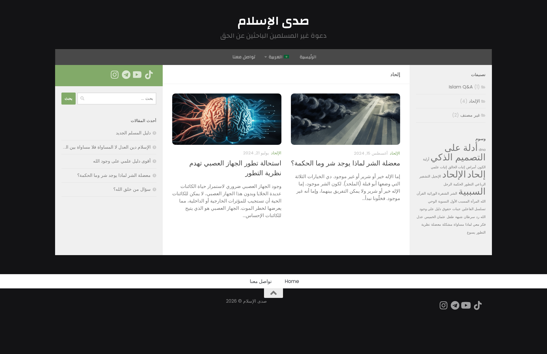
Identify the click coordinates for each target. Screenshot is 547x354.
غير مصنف (470, 115)
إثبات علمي (439, 167)
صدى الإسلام (274, 21)
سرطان (469, 217)
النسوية (443, 201)
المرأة (475, 201)
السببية (472, 191)
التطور (469, 184)
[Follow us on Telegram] (126, 74)
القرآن (421, 193)
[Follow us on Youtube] (137, 74)
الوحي (432, 201)
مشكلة (447, 224)
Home (292, 281)
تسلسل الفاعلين (474, 209)
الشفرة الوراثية (438, 193)
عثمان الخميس (434, 217)
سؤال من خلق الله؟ (132, 189)
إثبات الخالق (456, 167)
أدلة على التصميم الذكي (458, 152)
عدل (420, 217)
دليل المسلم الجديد (133, 133)
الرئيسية (308, 57)
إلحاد (476, 174)
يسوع (471, 232)
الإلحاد (395, 153)
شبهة (458, 217)
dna (482, 149)
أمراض (471, 167)
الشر (453, 193)
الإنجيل (436, 176)
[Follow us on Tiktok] (148, 74)
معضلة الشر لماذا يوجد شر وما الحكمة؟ (345, 163)
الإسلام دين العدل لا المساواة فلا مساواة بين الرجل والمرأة (96, 147)
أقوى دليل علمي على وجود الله (122, 161)
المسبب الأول (459, 201)
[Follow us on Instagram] (114, 74)
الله (483, 201)
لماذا (468, 224)
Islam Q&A (461, 87)
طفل (450, 217)
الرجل (447, 184)
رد (477, 217)
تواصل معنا (243, 57)
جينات (456, 209)
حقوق (446, 209)
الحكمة (458, 184)
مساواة (459, 224)
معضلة (436, 224)
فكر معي (479, 224)
